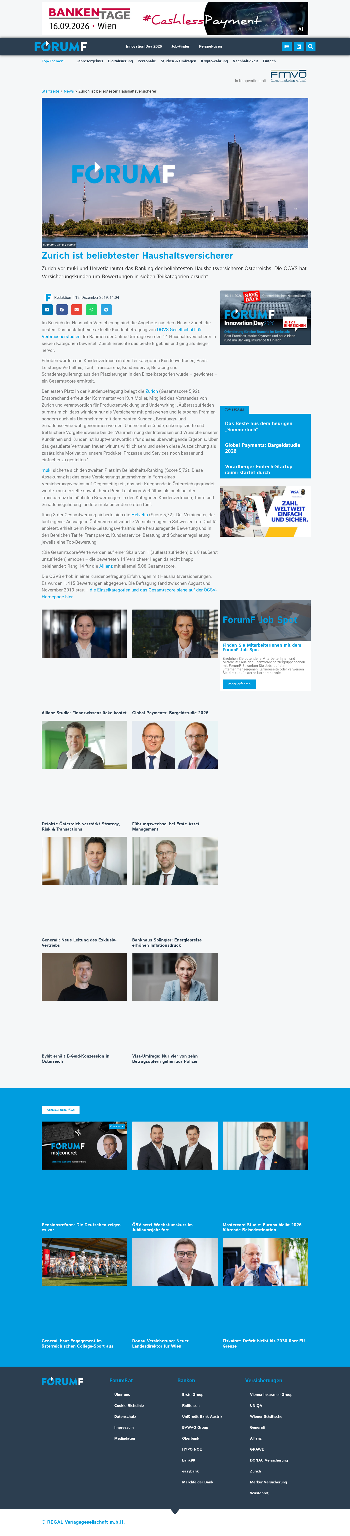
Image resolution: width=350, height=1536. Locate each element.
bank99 (188, 1460)
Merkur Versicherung (268, 1482)
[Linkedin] (299, 46)
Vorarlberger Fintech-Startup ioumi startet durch (258, 469)
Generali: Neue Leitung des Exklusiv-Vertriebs (79, 943)
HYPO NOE (192, 1449)
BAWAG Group (195, 1427)
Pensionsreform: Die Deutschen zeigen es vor (81, 1227)
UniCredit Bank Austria (202, 1416)
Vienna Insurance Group (271, 1395)
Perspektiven (210, 46)
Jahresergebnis (90, 61)
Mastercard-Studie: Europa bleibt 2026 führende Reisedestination (262, 1227)
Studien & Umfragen (178, 61)
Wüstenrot (259, 1493)
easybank (190, 1471)
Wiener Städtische (266, 1416)
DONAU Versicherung (269, 1460)
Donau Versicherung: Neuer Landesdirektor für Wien (160, 1343)
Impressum (124, 1427)
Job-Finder (180, 46)
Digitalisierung (120, 61)
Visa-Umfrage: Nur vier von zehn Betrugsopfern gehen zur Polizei (165, 1059)
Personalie (147, 61)
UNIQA (256, 1405)
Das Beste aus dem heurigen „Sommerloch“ (258, 426)
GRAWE (257, 1449)
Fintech (269, 61)
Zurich (151, 391)
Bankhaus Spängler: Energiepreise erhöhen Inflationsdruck (167, 943)
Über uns (122, 1395)
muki (47, 470)
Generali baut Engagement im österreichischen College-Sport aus (77, 1343)
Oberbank (190, 1438)
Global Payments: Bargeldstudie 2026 (170, 713)
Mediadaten (124, 1438)
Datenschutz (125, 1416)
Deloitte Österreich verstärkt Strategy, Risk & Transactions (81, 826)
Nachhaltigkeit (245, 61)
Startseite (50, 91)
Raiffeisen (191, 1405)
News (69, 91)
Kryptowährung (214, 61)
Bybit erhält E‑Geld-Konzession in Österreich (76, 1059)
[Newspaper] (287, 46)
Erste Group (192, 1395)
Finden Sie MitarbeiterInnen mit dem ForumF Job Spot (262, 647)
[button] (310, 46)
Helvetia (139, 514)
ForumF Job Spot (260, 620)
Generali (257, 1427)
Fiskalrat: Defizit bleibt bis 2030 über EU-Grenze (264, 1343)
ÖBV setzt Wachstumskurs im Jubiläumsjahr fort (162, 1227)
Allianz (106, 566)
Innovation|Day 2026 (144, 46)
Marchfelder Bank (197, 1482)
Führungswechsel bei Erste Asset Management (166, 826)
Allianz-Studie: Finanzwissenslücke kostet (84, 713)
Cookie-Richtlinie (129, 1405)
